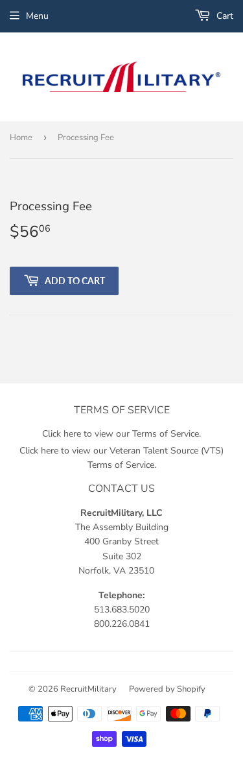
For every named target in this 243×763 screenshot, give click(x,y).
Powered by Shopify (167, 689)
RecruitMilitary (88, 689)
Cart (223, 16)
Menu (37, 16)
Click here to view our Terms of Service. (121, 434)
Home (21, 137)
